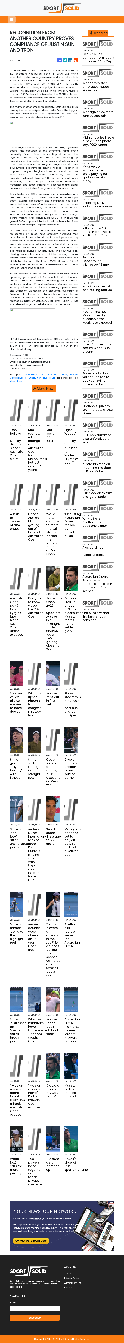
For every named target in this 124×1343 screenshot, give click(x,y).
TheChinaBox (17, 381)
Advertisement (72, 1282)
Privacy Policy (71, 1278)
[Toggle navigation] (12, 19)
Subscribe (35, 1317)
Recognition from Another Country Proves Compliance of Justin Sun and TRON (44, 376)
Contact (69, 1287)
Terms (67, 1273)
